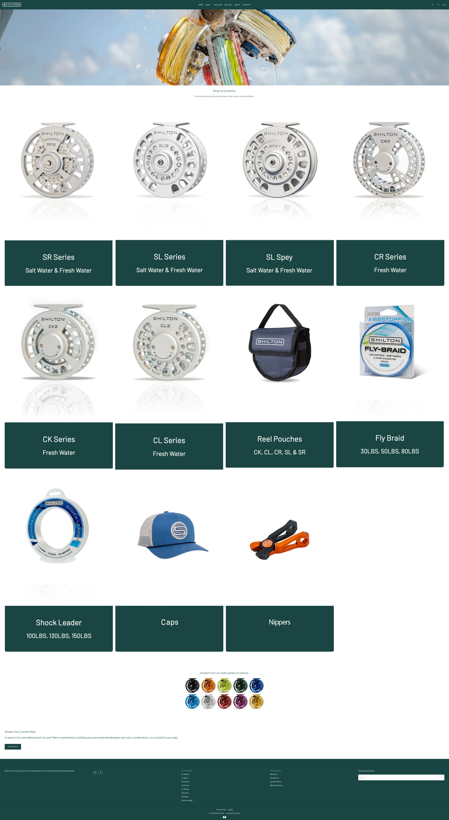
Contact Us (274, 778)
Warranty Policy (276, 785)
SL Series (185, 774)
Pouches (185, 793)
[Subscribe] (441, 777)
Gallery (228, 5)
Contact (247, 5)
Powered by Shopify (233, 813)
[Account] (438, 4)
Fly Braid (184, 796)
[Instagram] (95, 772)
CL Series (185, 789)
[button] (432, 4)
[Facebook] (100, 772)
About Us (273, 774)
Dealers (218, 5)
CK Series (185, 785)
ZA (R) (230, 810)
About (237, 5)
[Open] (224, 693)
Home (200, 5)
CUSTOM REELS (13, 747)
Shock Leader (187, 800)
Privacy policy (221, 810)
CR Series (185, 781)
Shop (208, 5)
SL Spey (184, 778)
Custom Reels (275, 781)
